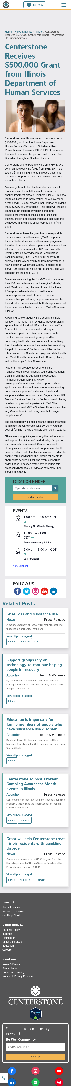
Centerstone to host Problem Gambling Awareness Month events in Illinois (32, 784)
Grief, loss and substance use (32, 614)
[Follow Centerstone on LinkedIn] (53, 591)
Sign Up (35, 1056)
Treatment (39, 880)
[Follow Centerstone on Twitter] (26, 591)
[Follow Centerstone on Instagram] (35, 591)
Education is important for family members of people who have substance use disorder (34, 724)
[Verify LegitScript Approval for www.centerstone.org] (36, 1013)
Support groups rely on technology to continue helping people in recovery (34, 665)
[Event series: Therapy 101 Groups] (25, 521)
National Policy (11, 929)
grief (36, 641)
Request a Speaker (13, 911)
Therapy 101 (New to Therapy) (39, 526)
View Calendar (20, 566)
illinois (39, 31)
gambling (25, 820)
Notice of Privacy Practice (17, 976)
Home (8, 31)
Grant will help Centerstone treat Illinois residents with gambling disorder (35, 843)
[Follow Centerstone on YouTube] (44, 591)
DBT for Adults (31, 559)
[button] (12, 1071)
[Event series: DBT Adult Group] (25, 554)
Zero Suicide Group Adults (37, 542)
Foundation (8, 937)
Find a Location (35, 497)
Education (8, 945)
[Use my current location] (55, 488)
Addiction (25, 641)
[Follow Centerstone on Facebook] (17, 591)
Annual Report (10, 968)
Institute (7, 933)
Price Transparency (13, 972)
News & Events (23, 31)
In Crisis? (37, 4)
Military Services (12, 941)
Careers (7, 949)
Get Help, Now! (11, 915)
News (10, 620)
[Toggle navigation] (63, 4)
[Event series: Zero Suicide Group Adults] (32, 537)
